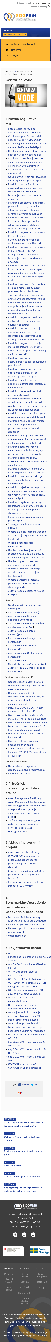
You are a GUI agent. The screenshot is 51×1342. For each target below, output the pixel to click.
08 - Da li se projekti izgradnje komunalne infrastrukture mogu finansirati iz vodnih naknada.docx (26, 1027)
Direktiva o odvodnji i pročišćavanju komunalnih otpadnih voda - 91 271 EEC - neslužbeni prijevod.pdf (27, 726)
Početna (8, 1268)
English (36, 3)
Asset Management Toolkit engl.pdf (27, 798)
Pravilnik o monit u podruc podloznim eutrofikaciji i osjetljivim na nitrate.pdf (27, 384)
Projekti (8, 1274)
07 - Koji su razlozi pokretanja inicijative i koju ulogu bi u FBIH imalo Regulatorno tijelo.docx (24, 1016)
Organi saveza (24, 1275)
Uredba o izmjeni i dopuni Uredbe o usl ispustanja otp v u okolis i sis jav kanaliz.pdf (27, 535)
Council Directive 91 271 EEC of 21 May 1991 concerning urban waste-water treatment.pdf (27, 685)
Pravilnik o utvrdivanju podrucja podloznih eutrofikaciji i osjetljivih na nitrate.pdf (26, 480)
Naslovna (9, 71)
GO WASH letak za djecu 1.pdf (24, 1064)
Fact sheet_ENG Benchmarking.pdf (27, 920)
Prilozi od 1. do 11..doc (19, 773)
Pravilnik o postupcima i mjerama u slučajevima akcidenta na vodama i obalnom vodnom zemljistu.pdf (27, 439)
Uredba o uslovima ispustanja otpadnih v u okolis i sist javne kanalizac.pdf (24, 572)
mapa (36, 1214)
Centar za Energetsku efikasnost (22, 1177)
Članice (24, 1282)
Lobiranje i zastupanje (23, 44)
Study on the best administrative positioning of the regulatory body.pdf (26, 874)
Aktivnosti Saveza (24, 71)
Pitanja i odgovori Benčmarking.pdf (26, 924)
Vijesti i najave (9, 1281)
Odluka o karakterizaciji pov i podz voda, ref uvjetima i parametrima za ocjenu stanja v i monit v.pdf (27, 162)
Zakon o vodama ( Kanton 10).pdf (25, 612)
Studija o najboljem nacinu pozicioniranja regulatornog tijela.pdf (22, 863)
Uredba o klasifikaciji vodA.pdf (24, 550)
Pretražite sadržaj (38, 7)
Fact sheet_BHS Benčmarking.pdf (26, 917)
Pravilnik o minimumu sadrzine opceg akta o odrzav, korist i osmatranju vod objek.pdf (24, 373)
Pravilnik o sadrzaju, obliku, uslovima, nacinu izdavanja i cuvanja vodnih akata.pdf (27, 461)
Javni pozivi (8, 1288)
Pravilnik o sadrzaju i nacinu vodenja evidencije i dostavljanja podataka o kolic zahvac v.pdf (25, 450)
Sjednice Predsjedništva (15, 34)
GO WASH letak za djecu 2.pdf (24, 1067)
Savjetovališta (11, 74)
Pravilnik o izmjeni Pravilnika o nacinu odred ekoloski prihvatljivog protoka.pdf (27, 361)
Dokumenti (24, 1293)
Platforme (16, 50)
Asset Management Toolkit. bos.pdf (27, 801)
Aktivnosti (41, 1268)
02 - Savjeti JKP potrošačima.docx (26, 979)
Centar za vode (27, 74)
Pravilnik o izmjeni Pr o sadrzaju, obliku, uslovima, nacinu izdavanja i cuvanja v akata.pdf (26, 321)
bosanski (46, 3)
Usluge (14, 55)
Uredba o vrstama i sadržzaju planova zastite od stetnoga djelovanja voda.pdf (23, 583)
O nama (24, 1268)
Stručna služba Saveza (24, 1301)
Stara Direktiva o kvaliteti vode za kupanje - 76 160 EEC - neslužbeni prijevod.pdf (27, 752)
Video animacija (16, 935)
